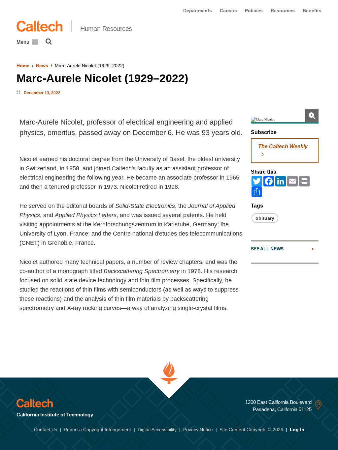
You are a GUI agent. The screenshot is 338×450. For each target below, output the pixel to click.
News (42, 65)
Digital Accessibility (157, 429)
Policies (254, 10)
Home (23, 65)
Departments (197, 10)
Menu (24, 42)
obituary (264, 218)
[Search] (49, 41)
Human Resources (106, 28)
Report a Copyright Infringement (97, 429)
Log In (297, 429)
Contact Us (45, 429)
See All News (267, 248)
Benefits (312, 10)
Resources (283, 10)
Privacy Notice (198, 429)
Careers (228, 10)
